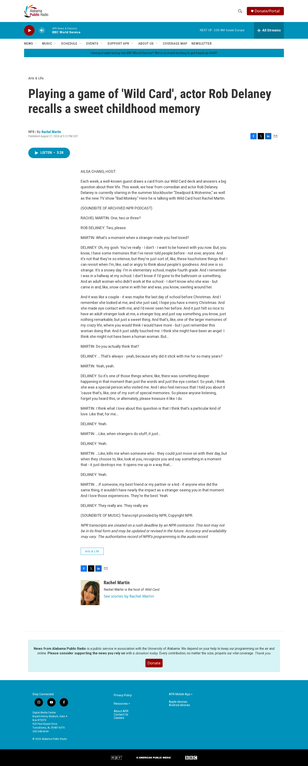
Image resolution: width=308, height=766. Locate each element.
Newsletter (202, 43)
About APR (121, 711)
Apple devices (178, 701)
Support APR (118, 43)
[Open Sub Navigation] (36, 43)
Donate (154, 662)
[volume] (41, 30)
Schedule (69, 43)
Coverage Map (175, 43)
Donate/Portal (267, 11)
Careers (119, 717)
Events (92, 43)
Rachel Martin (51, 132)
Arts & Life (36, 78)
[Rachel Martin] (90, 592)
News (28, 43)
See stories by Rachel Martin (129, 596)
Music (47, 43)
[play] (29, 30)
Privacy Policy (123, 695)
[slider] (48, 30)
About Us (146, 43)
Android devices (179, 705)
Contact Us (121, 714)
